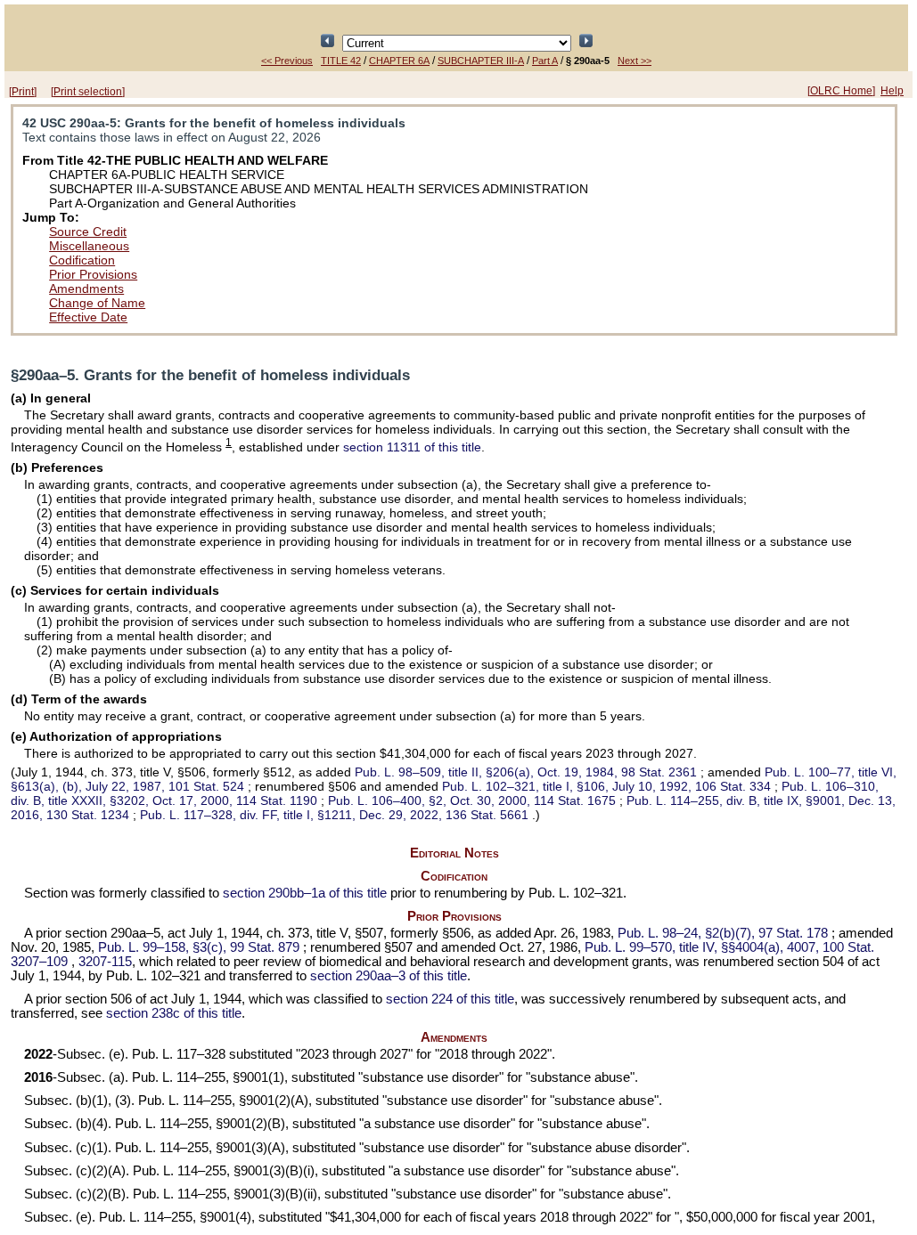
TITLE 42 (341, 60)
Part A (545, 60)
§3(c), (198, 947)
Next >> (634, 60)
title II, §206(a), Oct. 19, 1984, (526, 772)
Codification (82, 260)
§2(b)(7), (723, 933)
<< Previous (287, 60)
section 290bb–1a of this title (305, 893)
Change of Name (97, 303)
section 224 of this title (450, 999)
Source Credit (88, 231)
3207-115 (105, 962)
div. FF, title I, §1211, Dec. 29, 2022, (334, 815)
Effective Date (88, 317)
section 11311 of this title (412, 447)
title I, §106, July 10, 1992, (606, 786)
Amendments (86, 288)
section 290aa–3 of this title (388, 976)
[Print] (23, 91)
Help (892, 91)
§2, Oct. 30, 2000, (472, 800)
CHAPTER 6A (399, 60)
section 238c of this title (174, 1013)
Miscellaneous (89, 246)
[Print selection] (88, 91)
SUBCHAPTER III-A (481, 60)
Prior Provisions (93, 274)
